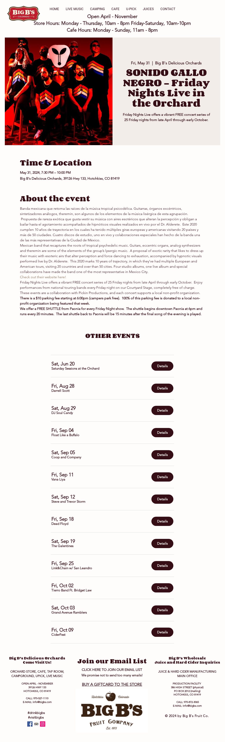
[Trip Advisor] (36, 724)
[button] (75, 368)
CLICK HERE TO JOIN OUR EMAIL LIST (112, 670)
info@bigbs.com (42, 702)
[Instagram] (42, 724)
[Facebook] (30, 724)
